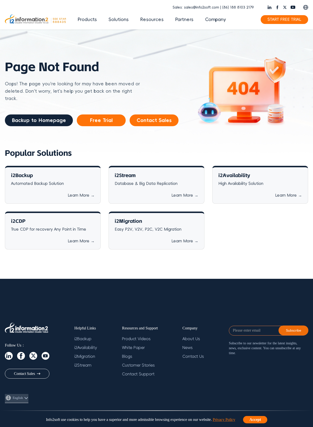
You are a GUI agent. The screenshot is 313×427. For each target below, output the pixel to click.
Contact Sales (154, 120)
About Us (191, 339)
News (187, 348)
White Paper (133, 348)
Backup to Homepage (39, 120)
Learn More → (81, 195)
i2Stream (82, 365)
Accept (255, 419)
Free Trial (101, 120)
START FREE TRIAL (284, 19)
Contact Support (138, 374)
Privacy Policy (224, 419)
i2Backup (82, 339)
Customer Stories (138, 365)
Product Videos (136, 339)
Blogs (127, 356)
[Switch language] (305, 7)
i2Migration (84, 356)
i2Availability (85, 348)
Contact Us (193, 356)
